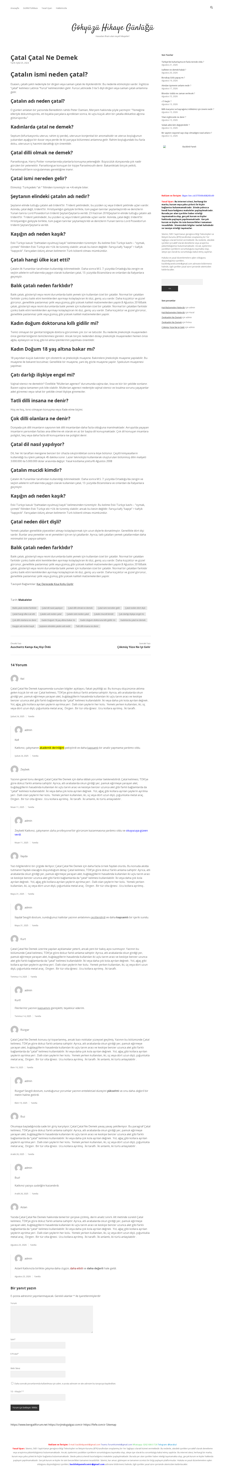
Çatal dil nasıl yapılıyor (52, 608)
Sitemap (111, 1424)
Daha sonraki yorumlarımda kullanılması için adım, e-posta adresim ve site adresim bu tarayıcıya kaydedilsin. (65, 1383)
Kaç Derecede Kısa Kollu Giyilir (55, 584)
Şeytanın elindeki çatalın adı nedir (54, 626)
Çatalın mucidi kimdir (104, 614)
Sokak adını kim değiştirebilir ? (176, 125)
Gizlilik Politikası (30, 8)
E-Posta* (15, 1353)
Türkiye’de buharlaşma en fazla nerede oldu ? (183, 61)
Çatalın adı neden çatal (50, 614)
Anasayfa (15, 8)
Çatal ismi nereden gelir (109, 608)
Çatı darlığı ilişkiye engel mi (131, 614)
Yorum (14, 1303)
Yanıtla (31, 716)
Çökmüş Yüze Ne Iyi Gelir (133, 647)
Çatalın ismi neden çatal (78, 614)
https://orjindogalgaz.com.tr (65, 1424)
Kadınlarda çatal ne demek (133, 620)
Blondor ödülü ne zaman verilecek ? (178, 93)
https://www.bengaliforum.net (29, 1424)
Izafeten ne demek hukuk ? (174, 69)
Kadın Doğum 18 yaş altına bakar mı (58, 620)
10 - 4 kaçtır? (17, 1391)
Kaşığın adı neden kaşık (23, 626)
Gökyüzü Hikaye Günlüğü (113, 28)
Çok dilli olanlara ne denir (24, 620)
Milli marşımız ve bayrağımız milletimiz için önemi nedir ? (188, 109)
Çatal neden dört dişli (135, 608)
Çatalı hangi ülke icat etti (24, 614)
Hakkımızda (61, 8)
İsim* (13, 1339)
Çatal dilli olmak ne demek (80, 608)
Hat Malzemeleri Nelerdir (173, 307)
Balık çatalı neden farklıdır (25, 608)
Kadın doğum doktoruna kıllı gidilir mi (97, 620)
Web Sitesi (15, 1368)
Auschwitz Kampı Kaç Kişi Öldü (31, 647)
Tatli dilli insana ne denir (87, 626)
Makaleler (25, 600)
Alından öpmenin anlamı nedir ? (176, 85)
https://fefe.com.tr (94, 1424)
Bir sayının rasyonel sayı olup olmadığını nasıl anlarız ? (187, 132)
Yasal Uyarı (47, 8)
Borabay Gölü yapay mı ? (173, 77)
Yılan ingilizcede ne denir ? (174, 117)
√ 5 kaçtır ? (166, 101)
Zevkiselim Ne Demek (172, 317)
